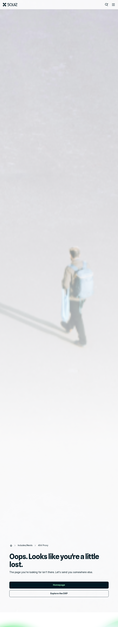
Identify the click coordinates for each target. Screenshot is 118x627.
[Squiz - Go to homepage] (10, 4)
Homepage (59, 585)
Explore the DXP (59, 593)
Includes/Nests (25, 545)
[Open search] (106, 4)
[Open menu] (113, 4)
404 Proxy (43, 545)
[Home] (11, 545)
